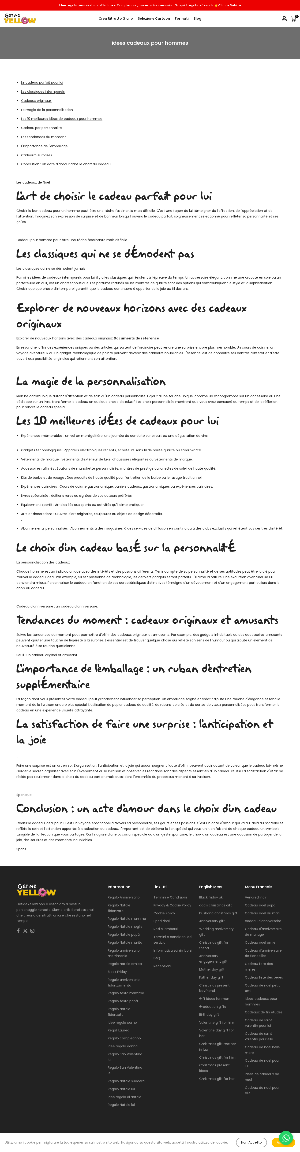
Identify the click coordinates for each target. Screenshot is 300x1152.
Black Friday (117, 971)
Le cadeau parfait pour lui (42, 82)
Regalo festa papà (123, 1001)
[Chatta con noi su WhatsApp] (286, 1138)
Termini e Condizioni (170, 897)
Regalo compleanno (124, 1038)
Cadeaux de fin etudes (263, 1012)
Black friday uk (211, 897)
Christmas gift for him (217, 1057)
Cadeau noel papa (260, 905)
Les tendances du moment (43, 137)
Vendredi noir (255, 897)
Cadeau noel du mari (262, 913)
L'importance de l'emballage (44, 146)
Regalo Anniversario (124, 897)
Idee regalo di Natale (124, 1097)
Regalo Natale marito (125, 942)
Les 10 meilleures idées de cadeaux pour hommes (61, 118)
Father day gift (211, 977)
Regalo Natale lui (121, 1089)
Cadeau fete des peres (264, 977)
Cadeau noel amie (260, 942)
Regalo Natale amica (125, 963)
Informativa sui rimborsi (173, 950)
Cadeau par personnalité (41, 127)
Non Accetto (251, 1142)
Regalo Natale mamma (127, 918)
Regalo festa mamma (126, 993)
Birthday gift (209, 1014)
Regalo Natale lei (121, 1104)
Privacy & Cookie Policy (172, 905)
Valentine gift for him (216, 1022)
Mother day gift (212, 969)
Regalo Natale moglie (125, 926)
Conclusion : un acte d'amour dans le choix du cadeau (66, 164)
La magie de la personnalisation (47, 109)
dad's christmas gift (215, 905)
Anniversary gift (212, 921)
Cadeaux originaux (36, 100)
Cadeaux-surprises (36, 155)
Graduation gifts (212, 1006)
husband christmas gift (218, 913)
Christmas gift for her (217, 1078)
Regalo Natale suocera (126, 1081)
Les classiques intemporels (43, 91)
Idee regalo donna (123, 1046)
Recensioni (162, 966)
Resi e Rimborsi (166, 929)
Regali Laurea (118, 1030)
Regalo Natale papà (124, 934)
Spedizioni (162, 921)
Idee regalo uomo (122, 1022)
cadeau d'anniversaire (263, 921)
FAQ (157, 958)
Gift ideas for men (214, 998)
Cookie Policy (164, 913)
